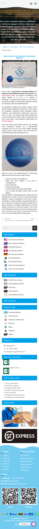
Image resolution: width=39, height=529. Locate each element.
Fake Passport (13, 291)
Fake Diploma (14, 47)
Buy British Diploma (15, 247)
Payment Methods (15, 312)
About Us (12, 323)
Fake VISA (12, 287)
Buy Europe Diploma (15, 262)
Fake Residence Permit (16, 284)
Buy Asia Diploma (14, 258)
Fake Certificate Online (16, 295)
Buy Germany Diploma (16, 254)
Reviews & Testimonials (16, 320)
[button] (31, 3)
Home (7, 47)
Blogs (10, 327)
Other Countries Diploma (26, 47)
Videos (11, 334)
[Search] (34, 228)
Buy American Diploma (16, 240)
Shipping (11, 331)
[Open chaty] (33, 524)
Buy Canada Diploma (16, 251)
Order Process (13, 316)
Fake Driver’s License (15, 280)
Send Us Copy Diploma (16, 269)
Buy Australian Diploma (16, 243)
